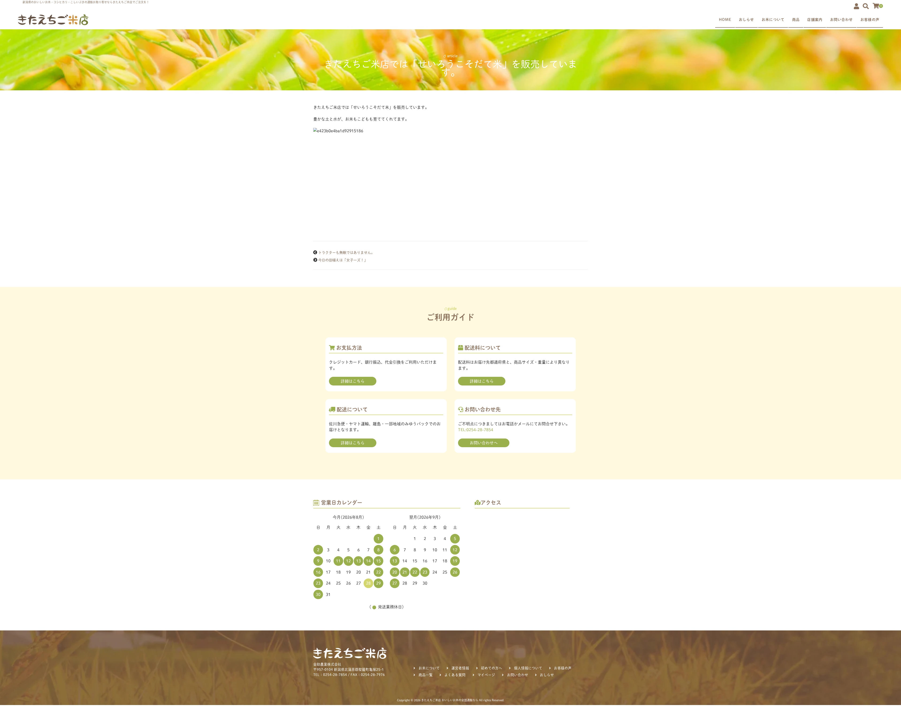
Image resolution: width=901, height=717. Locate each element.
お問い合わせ (841, 19)
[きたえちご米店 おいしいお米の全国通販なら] (53, 19)
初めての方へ (491, 668)
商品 (796, 19)
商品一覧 (426, 675)
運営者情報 (460, 668)
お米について (773, 19)
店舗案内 (814, 19)
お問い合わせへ (484, 443)
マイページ (486, 675)
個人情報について (528, 668)
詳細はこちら (353, 381)
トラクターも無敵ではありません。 (346, 252)
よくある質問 (455, 675)
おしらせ (746, 19)
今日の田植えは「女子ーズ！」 (342, 260)
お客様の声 (869, 19)
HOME (725, 19)
